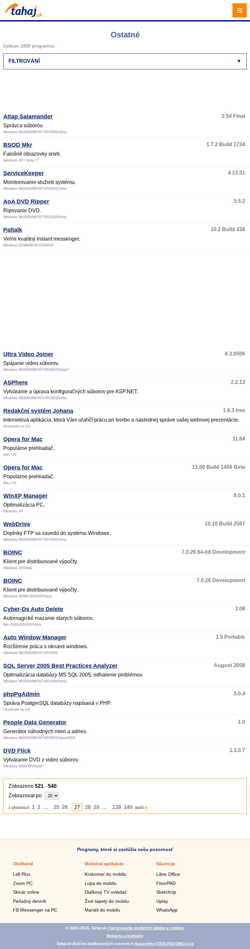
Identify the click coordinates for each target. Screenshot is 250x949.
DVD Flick (17, 750)
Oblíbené (23, 863)
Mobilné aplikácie (104, 863)
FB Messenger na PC (35, 910)
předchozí (20, 807)
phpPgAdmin (21, 694)
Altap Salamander (28, 116)
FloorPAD (166, 883)
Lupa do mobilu (101, 883)
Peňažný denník (29, 901)
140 (128, 807)
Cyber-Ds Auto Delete (33, 609)
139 (116, 807)
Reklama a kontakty (125, 936)
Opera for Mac (23, 439)
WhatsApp (166, 910)
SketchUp (166, 892)
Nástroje (165, 863)
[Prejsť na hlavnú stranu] (22, 15)
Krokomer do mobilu (105, 874)
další (139, 807)
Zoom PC (23, 883)
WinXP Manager (25, 496)
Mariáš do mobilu (102, 910)
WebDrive (16, 524)
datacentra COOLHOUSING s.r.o (164, 944)
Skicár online (26, 892)
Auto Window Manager (34, 637)
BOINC (12, 552)
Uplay (162, 901)
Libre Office (168, 874)
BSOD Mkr (17, 145)
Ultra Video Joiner (28, 354)
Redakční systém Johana (38, 411)
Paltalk (12, 230)
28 (88, 807)
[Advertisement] (121, 94)
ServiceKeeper (23, 173)
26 (65, 807)
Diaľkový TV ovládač (106, 892)
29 (96, 807)
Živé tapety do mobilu (107, 901)
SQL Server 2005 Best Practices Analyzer (60, 666)
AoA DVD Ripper (26, 201)
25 (56, 807)
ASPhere (15, 382)
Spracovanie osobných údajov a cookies (146, 928)
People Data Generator (34, 722)
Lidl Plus (21, 874)
